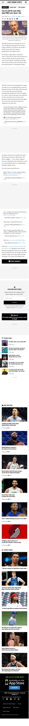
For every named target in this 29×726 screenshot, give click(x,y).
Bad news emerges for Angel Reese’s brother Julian (14, 568)
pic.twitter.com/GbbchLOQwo (17, 240)
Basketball (5, 7)
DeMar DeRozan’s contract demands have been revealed (15, 356)
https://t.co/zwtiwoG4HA (14, 173)
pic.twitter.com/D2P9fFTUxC (11, 119)
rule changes (22, 7)
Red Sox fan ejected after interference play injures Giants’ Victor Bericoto (17, 348)
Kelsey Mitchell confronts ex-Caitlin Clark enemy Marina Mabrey (10, 649)
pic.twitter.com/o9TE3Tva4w (10, 175)
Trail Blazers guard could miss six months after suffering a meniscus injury (11, 541)
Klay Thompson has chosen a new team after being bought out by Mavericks (11, 670)
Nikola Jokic (13, 7)
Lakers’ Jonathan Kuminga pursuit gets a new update (14, 518)
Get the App (14, 687)
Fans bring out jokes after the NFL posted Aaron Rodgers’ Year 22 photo (17, 370)
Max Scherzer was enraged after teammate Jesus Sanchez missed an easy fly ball (12, 628)
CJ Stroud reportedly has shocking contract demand (14, 608)
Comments (22, 16)
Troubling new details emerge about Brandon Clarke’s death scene (10, 424)
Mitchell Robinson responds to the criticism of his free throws (9, 448)
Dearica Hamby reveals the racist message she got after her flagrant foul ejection (12, 471)
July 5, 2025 (23, 217)
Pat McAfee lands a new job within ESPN (17, 341)
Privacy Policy (18, 307)
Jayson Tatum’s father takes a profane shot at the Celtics (8, 495)
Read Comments (15, 261)
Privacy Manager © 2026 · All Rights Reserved (11, 696)
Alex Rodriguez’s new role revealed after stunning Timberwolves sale (16, 363)
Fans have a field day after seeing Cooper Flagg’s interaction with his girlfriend (11, 588)
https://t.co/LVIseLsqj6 (9, 215)
